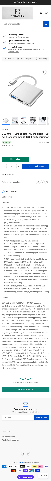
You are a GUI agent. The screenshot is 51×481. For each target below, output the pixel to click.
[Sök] (46, 24)
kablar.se (5, 129)
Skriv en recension (25, 389)
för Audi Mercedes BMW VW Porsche (21, 43)
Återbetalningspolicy (10, 440)
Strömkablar (8, 58)
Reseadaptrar (26, 58)
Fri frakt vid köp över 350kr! (25, 2)
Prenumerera (41, 418)
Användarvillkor (8, 437)
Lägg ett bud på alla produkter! (18, 37)
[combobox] (25, 24)
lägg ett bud (15, 160)
